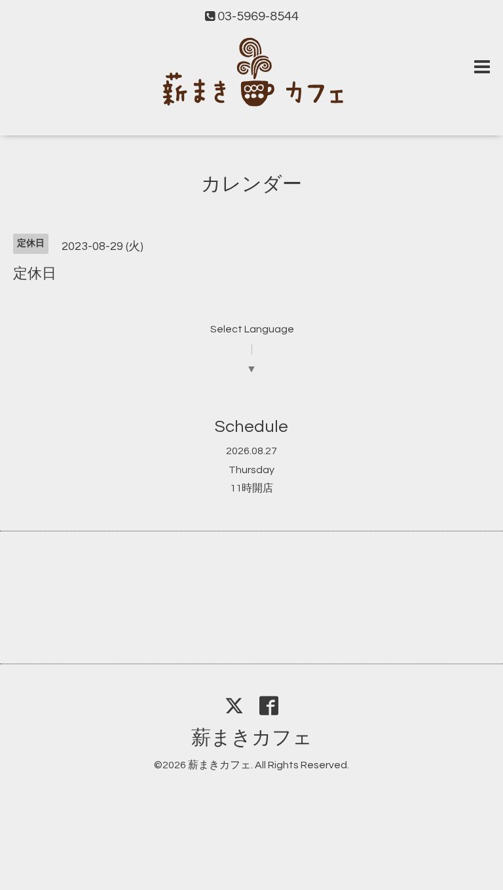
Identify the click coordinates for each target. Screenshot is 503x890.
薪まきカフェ (251, 738)
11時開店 (251, 488)
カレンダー (251, 184)
